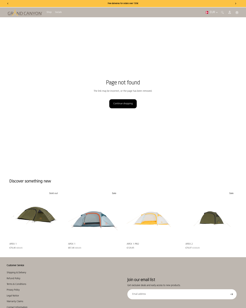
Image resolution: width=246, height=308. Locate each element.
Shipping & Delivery (16, 272)
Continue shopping (123, 103)
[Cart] (237, 12)
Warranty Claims (15, 301)
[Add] (114, 236)
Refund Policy (13, 278)
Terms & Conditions (16, 284)
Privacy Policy (13, 290)
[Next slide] (56, 215)
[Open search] (222, 12)
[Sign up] (231, 294)
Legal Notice (13, 296)
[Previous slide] (14, 215)
